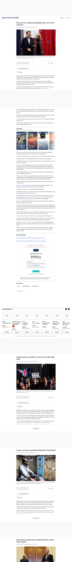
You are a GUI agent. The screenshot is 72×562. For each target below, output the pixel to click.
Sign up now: (18, 27)
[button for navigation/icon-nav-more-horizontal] (54, 63)
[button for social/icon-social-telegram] (49, 63)
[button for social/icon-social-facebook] (51, 63)
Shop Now (7, 332)
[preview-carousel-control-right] (54, 141)
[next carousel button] (53, 469)
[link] (10, 17)
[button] (62, 17)
